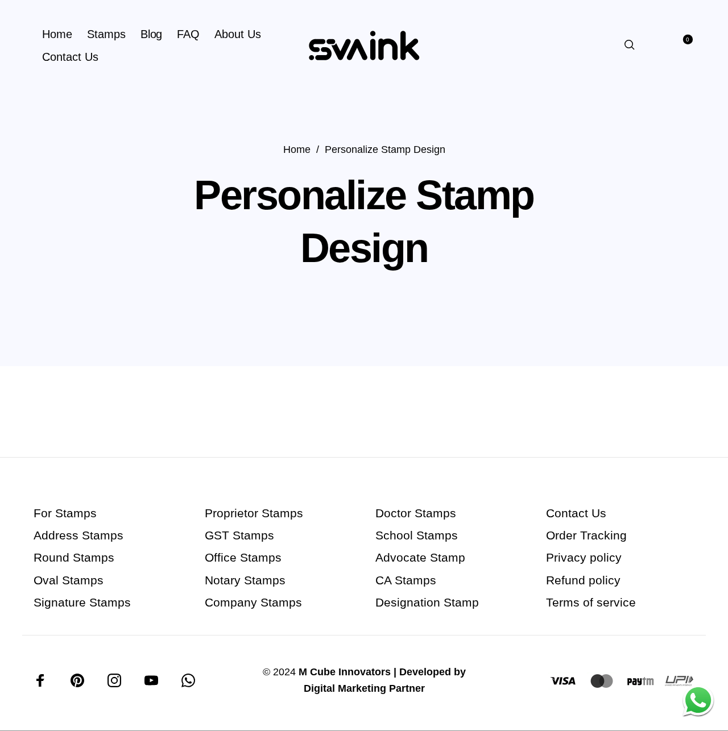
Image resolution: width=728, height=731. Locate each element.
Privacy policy (584, 557)
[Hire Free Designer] (698, 701)
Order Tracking (586, 535)
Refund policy (583, 580)
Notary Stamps (245, 580)
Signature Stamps (82, 602)
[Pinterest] (77, 680)
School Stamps (416, 535)
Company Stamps (253, 602)
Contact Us (576, 513)
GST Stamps (239, 535)
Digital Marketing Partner (364, 688)
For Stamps (65, 513)
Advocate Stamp (420, 557)
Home (297, 149)
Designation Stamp (427, 602)
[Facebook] (40, 680)
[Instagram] (114, 680)
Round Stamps (74, 557)
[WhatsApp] (188, 680)
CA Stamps (405, 580)
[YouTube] (151, 680)
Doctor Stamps (415, 513)
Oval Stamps (69, 580)
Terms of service (591, 602)
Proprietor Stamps (254, 513)
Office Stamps (243, 557)
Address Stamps (78, 535)
